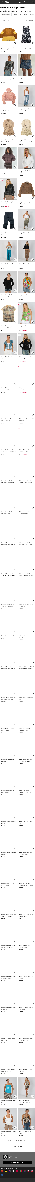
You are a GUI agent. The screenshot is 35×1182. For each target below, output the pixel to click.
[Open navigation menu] (2, 2)
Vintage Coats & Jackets (20, 14)
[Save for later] (15, 43)
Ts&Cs (32, 1179)
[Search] (20, 2)
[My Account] (24, 2)
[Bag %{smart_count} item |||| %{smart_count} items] (33, 2)
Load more (17, 1146)
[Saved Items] (29, 2)
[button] (2, 1171)
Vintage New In (6, 14)
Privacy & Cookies (25, 1179)
